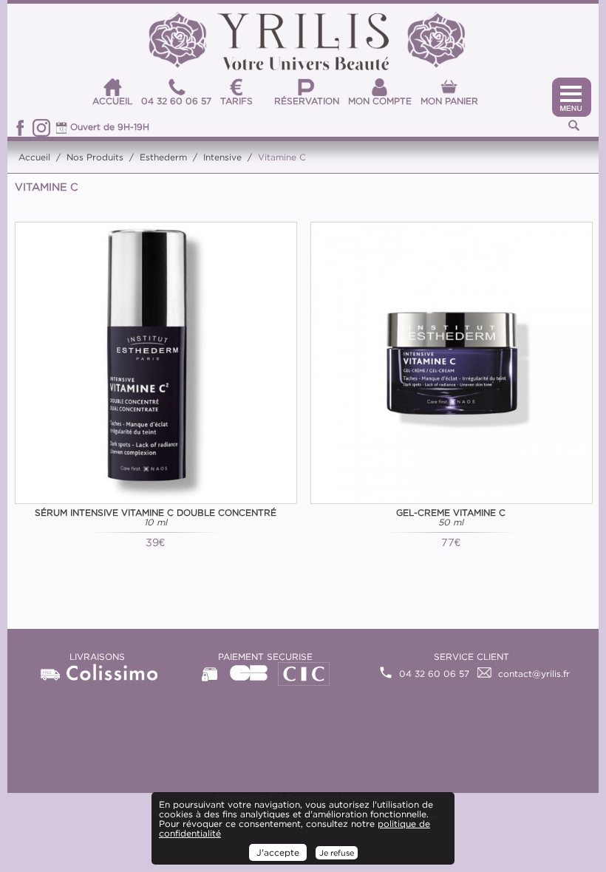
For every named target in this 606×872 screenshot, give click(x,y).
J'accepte (277, 852)
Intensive (222, 157)
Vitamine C (282, 157)
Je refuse (336, 852)
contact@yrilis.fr (534, 673)
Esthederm (163, 157)
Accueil (34, 157)
